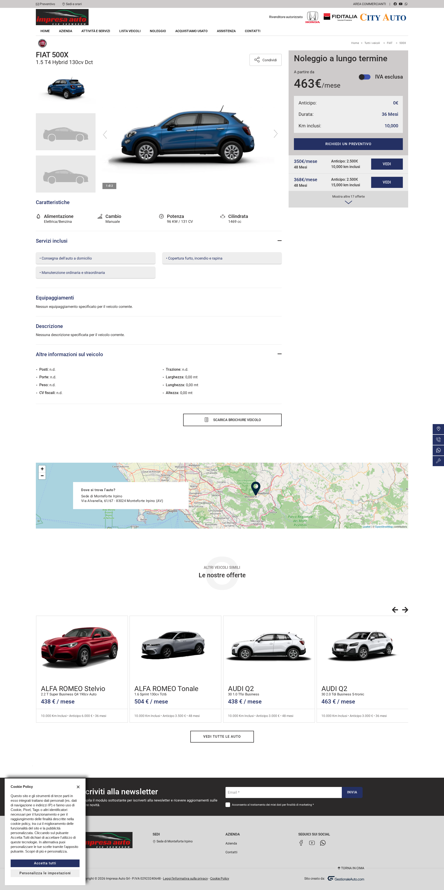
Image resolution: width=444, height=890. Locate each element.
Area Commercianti (369, 4)
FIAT (389, 43)
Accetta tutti (45, 863)
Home (45, 31)
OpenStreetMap (384, 526)
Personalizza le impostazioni (45, 873)
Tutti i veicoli (372, 43)
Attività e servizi (95, 31)
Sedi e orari (74, 4)
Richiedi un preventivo (348, 144)
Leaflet (366, 526)
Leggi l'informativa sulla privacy (185, 878)
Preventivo (47, 4)
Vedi (387, 164)
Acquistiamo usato (191, 31)
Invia (352, 792)
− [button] (42, 476)
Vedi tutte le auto (221, 736)
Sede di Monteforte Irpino (174, 841)
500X (402, 43)
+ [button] (42, 469)
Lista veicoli (130, 31)
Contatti (252, 31)
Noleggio (158, 31)
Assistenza (226, 31)
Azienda (65, 31)
